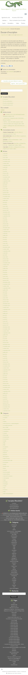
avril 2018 (5, 296)
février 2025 (5, 173)
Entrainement (6, 437)
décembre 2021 (6, 227)
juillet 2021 (5, 235)
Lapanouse (5, 450)
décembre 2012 (6, 405)
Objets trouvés (6, 458)
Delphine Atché (19, 34)
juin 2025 (5, 169)
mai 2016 (5, 338)
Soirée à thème (6, 474)
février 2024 (5, 190)
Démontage (5, 435)
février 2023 (5, 208)
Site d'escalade (6, 472)
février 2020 (5, 259)
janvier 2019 (5, 280)
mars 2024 (5, 188)
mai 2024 (5, 186)
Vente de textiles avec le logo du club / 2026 (13, 123)
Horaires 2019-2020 (14, 628)
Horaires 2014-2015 (14, 623)
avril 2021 (5, 241)
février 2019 (5, 278)
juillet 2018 (5, 290)
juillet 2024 (5, 183)
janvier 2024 (5, 192)
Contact (2, 110)
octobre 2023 (6, 198)
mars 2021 (5, 243)
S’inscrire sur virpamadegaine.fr (14, 658)
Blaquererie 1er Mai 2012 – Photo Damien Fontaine (14, 609)
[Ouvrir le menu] (26, 14)
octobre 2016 (6, 331)
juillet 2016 (5, 334)
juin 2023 (5, 202)
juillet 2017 (5, 313)
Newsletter (14, 650)
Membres (14, 648)
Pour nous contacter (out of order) (14, 656)
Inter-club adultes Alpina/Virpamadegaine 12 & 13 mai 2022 (14, 647)
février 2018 (5, 299)
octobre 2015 (6, 348)
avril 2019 (5, 274)
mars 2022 (5, 222)
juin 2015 (5, 354)
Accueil (2, 29)
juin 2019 (5, 270)
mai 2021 (5, 239)
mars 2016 (5, 340)
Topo (4, 487)
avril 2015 (5, 358)
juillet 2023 (5, 200)
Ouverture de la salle (7, 460)
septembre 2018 (6, 288)
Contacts (5, 433)
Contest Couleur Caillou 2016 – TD (14, 617)
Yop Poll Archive (14, 664)
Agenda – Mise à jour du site (18, 83)
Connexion (5, 99)
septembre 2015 (6, 350)
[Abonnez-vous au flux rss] (2, 669)
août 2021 (5, 233)
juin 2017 (5, 315)
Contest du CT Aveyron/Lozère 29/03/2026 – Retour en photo (14, 514)
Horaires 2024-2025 (14, 633)
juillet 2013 (5, 393)
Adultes (4, 20)
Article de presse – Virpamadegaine (11, 423)
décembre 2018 (6, 282)
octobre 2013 (6, 389)
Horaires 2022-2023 (14, 629)
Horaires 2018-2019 (14, 626)
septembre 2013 (6, 391)
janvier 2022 (5, 225)
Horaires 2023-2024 (14, 631)
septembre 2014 (6, 370)
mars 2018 (5, 297)
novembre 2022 (6, 214)
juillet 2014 (5, 373)
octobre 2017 (6, 307)
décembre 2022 (6, 212)
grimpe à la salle (14, 621)
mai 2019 (5, 272)
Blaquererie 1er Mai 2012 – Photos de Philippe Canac (14, 610)
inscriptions (5, 446)
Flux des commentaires (8, 103)
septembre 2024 (6, 181)
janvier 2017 (5, 325)
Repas (4, 468)
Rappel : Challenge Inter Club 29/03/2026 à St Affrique (14, 519)
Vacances (5, 489)
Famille (4, 441)
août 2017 (5, 311)
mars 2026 (5, 157)
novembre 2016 (6, 329)
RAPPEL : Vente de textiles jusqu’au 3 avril (13, 122)
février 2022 (5, 223)
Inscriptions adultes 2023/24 (14, 639)
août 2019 (5, 266)
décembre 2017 (6, 303)
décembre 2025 (6, 159)
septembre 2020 (6, 251)
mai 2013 (5, 397)
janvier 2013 (5, 403)
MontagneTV (6, 456)
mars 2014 (5, 381)
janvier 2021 (5, 245)
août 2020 (5, 253)
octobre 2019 (6, 264)
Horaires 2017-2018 (14, 625)
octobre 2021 (6, 229)
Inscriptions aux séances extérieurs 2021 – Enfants (14, 644)
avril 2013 (5, 399)
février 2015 (5, 362)
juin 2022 (5, 218)
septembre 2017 (6, 309)
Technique (5, 484)
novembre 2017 (6, 305)
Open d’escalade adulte (14, 652)
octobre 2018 (6, 286)
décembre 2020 (6, 247)
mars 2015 (5, 360)
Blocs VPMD (5, 427)
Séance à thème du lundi (14, 660)
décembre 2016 (6, 327)
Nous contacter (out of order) (17, 20)
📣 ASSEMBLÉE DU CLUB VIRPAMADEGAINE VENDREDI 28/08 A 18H (14, 513)
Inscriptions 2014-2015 (14, 636)
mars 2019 (5, 276)
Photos (23, 23)
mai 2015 (5, 356)
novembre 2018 (6, 284)
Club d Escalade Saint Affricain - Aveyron (13, 671)
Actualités (10, 23)
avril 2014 (5, 379)
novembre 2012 (6, 407)
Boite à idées (14, 612)
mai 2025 (5, 171)
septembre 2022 (6, 216)
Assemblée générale (7, 425)
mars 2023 (5, 206)
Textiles (5, 485)
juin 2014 (5, 375)
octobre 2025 (6, 163)
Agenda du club (6, 17)
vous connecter (9, 71)
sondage (14, 661)
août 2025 (5, 167)
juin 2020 (5, 255)
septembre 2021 (6, 231)
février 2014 (5, 383)
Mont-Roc (5, 454)
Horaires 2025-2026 (17, 17)
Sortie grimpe (6, 478)
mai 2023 (5, 204)
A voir (14, 602)
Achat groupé (6, 415)
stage (4, 480)
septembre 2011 (6, 410)
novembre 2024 (6, 177)
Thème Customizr (17, 673)
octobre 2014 (6, 368)
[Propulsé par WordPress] (6, 672)
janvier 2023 (5, 210)
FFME (4, 443)
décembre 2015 (6, 344)
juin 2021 (5, 237)
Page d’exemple (14, 653)
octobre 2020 (6, 249)
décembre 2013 (6, 385)
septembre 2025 (6, 165)
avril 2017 (5, 319)
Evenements (6, 439)
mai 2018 (5, 294)
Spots (3, 23)
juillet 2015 (5, 352)
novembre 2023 (6, 196)
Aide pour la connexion (14, 607)
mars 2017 (5, 321)
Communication (6, 429)
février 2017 (5, 323)
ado (4, 419)
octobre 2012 (6, 408)
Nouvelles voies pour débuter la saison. (12, 81)
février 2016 (5, 342)
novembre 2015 (6, 346)
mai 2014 (5, 377)
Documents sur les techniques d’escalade (14, 618)
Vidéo (17, 23)
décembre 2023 (6, 194)
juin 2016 (5, 336)
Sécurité (5, 470)
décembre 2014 (6, 364)
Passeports (5, 462)
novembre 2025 (6, 161)
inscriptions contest (14, 645)
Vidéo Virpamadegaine (8, 493)
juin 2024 (5, 185)
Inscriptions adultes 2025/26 (14, 642)
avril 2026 (5, 155)
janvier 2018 (5, 301)
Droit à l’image (14, 620)
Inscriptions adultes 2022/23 (14, 637)
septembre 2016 (6, 333)
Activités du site (14, 604)
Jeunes (4, 448)
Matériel (5, 452)
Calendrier (14, 614)
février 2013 (5, 401)
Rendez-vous (6, 466)
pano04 (14, 655)
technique (5, 482)
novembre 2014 (6, 366)
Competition (5, 431)
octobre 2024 (6, 179)
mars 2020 (5, 257)
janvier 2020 (5, 260)
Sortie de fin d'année (7, 476)
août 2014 (5, 371)
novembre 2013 (6, 387)
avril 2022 (5, 220)
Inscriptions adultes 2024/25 (14, 641)
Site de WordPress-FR (8, 105)
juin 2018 (5, 292)
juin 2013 (5, 395)
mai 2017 (5, 317)
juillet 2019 (5, 268)
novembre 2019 (6, 262)
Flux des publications (7, 101)
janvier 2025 (5, 175)
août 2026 (5, 153)
